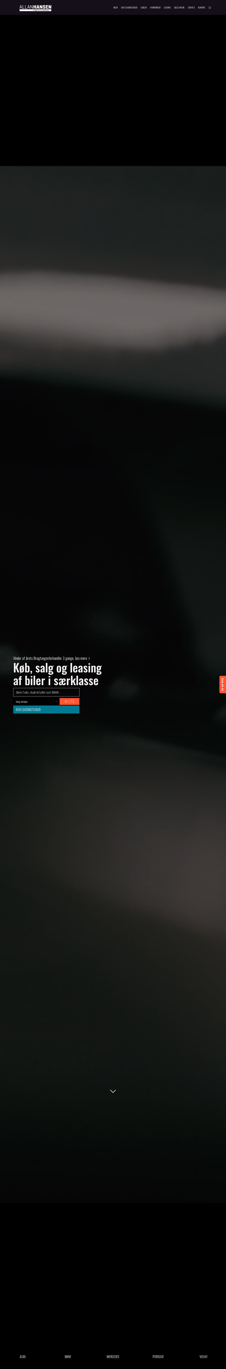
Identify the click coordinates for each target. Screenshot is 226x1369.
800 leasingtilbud (28, 709)
